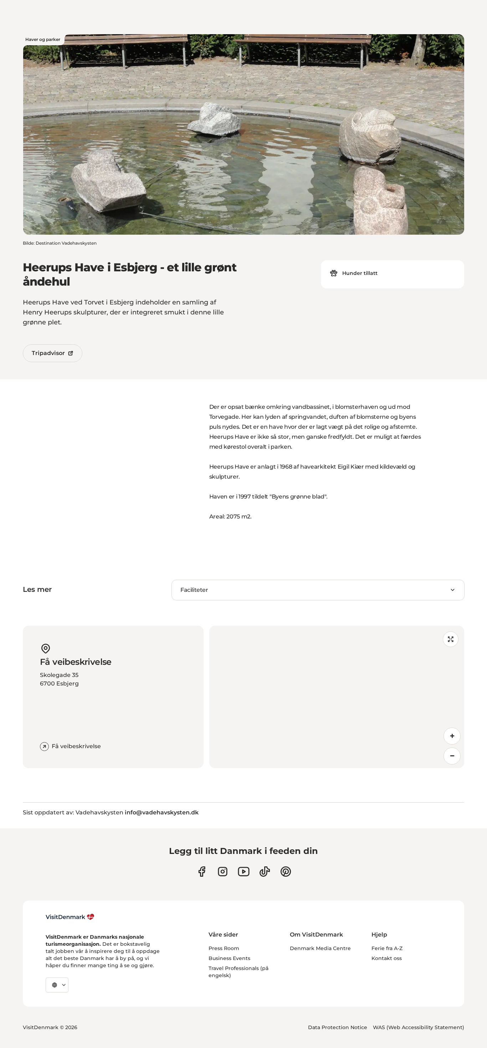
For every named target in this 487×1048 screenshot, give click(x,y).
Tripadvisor (48, 353)
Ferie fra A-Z (387, 948)
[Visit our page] (222, 871)
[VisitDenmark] (70, 917)
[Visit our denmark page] (201, 871)
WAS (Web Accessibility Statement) (418, 1027)
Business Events (229, 958)
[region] (337, 697)
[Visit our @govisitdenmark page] (264, 871)
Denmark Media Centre (320, 948)
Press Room (224, 948)
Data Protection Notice (337, 1027)
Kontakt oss (386, 958)
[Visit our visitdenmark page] (243, 871)
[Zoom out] (452, 756)
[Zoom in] (452, 736)
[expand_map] (450, 639)
